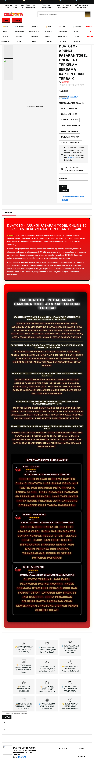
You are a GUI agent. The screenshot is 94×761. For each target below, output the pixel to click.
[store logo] (13, 14)
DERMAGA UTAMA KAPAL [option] (70, 143)
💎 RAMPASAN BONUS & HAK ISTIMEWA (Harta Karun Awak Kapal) (47, 650)
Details (8, 212)
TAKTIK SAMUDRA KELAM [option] (70, 125)
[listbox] (73, 125)
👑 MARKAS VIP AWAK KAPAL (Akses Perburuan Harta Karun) (70, 668)
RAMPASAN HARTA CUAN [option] (70, 137)
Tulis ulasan (64, 98)
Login (6, 20)
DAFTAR (64, 190)
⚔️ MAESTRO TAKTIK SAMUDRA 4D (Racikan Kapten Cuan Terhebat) (47, 668)
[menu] (47, 34)
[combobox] (64, 14)
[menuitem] (5, 34)
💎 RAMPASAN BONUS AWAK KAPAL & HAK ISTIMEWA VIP (47, 706)
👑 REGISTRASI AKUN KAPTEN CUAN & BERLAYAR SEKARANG (70, 706)
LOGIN (63, 187)
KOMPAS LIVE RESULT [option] (69, 114)
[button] (8, 48)
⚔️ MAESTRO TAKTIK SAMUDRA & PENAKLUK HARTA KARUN (23, 706)
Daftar (17, 20)
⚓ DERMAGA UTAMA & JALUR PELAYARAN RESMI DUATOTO (70, 689)
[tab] (9, 213)
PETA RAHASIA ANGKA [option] (69, 120)
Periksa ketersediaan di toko (73, 196)
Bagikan (65, 200)
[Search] (87, 14)
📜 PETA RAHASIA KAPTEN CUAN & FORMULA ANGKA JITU (47, 689)
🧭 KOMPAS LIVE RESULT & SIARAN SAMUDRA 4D (23, 689)
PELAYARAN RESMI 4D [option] (69, 108)
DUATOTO (65, 82)
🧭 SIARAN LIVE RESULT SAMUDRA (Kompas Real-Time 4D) (24, 649)
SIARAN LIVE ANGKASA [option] (69, 131)
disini (70, 158)
